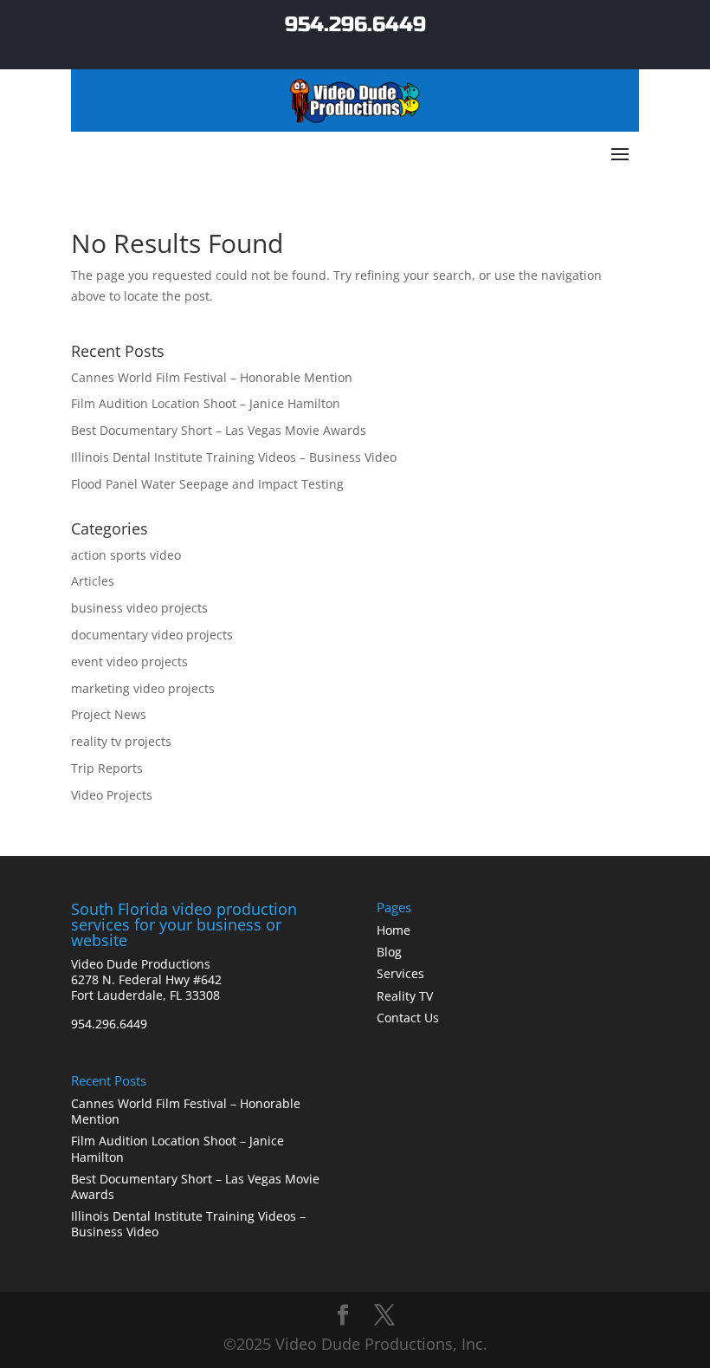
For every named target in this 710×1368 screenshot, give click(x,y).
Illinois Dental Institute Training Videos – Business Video (234, 457)
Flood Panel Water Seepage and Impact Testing (207, 484)
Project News (108, 714)
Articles (92, 581)
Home (393, 930)
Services (400, 973)
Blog (389, 951)
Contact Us (408, 1017)
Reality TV (405, 996)
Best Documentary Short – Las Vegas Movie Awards (218, 430)
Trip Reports (107, 768)
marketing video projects (143, 688)
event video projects (129, 661)
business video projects (139, 608)
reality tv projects (121, 741)
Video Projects (111, 795)
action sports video (126, 555)
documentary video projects (152, 634)
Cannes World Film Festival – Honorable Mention (211, 377)
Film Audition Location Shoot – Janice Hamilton (205, 403)
